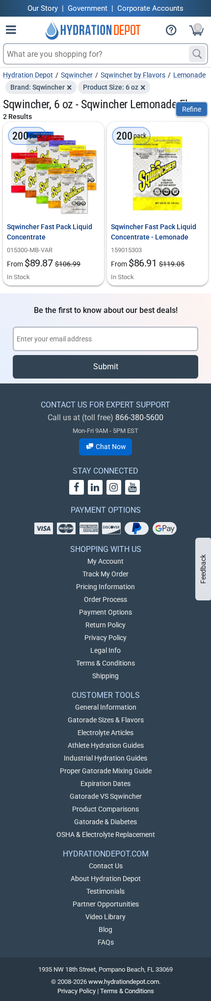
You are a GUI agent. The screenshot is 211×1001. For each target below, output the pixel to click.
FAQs (106, 942)
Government (87, 8)
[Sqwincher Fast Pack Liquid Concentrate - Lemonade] (157, 172)
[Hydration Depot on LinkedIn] (95, 487)
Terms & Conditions (105, 663)
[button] (11, 31)
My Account (105, 561)
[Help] (175, 31)
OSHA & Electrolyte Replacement (105, 834)
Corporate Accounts (150, 8)
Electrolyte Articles (105, 733)
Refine (191, 109)
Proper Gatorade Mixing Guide (106, 771)
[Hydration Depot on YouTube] (132, 487)
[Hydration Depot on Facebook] (76, 487)
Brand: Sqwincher (37, 87)
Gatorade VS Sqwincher (106, 796)
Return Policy (105, 625)
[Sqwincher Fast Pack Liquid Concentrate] (53, 172)
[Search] (197, 54)
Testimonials (105, 891)
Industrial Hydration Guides (105, 758)
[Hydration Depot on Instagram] (113, 487)
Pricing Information (105, 587)
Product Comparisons (105, 809)
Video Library (105, 917)
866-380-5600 (139, 417)
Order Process (105, 599)
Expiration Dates (105, 783)
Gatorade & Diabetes (105, 822)
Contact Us (106, 866)
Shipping (105, 676)
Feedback (203, 569)
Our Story (42, 8)
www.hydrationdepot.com (123, 981)
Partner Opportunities (106, 904)
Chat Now (110, 447)
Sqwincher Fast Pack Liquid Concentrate (49, 232)
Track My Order (105, 574)
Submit (105, 366)
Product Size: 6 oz (110, 87)
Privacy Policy (105, 638)
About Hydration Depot (106, 878)
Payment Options (105, 612)
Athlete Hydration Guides (106, 745)
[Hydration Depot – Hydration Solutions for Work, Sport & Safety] (93, 30)
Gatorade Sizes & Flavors (106, 720)
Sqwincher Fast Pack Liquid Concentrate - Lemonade (153, 232)
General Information (105, 707)
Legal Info (105, 650)
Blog (105, 929)
